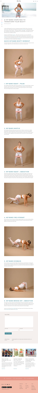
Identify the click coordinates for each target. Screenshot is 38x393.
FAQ (26, 388)
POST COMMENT (8, 333)
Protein (21, 385)
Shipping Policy (33, 389)
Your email (21, 328)
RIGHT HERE (13, 308)
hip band (23, 29)
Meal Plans (21, 388)
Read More (3, 368)
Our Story (26, 385)
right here (13, 34)
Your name (6, 328)
